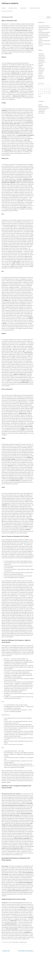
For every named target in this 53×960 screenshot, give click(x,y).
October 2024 (41, 60)
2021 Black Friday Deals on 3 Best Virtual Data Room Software (44, 37)
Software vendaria (10, 3)
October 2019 (41, 70)
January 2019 (41, 78)
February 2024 (41, 55)
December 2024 (41, 57)
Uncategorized (41, 111)
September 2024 (41, 62)
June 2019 (40, 75)
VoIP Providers (23, 8)
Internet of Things (13, 8)
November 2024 (41, 58)
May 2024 (40, 63)
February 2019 (41, 76)
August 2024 (40, 53)
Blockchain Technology (7, 11)
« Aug (39, 96)
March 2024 (40, 65)
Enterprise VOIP (6, 950)
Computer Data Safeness (34, 8)
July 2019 (40, 73)
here (25, 543)
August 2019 (40, 71)
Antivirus (4, 8)
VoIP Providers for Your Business (26, 950)
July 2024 (40, 66)
